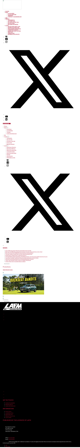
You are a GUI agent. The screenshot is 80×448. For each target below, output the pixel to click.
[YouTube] (6, 117)
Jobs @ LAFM (11, 33)
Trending (10, 15)
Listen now (6, 123)
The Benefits (11, 20)
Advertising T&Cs (9, 414)
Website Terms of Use (10, 415)
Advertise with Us (9, 404)
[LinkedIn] (6, 120)
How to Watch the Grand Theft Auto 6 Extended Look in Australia (18, 250)
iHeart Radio (7, 446)
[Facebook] (6, 39)
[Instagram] (6, 42)
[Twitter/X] (41, 114)
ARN (6, 445)
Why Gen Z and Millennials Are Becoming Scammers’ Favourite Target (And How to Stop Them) (23, 251)
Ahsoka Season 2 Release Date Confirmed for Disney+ (15, 255)
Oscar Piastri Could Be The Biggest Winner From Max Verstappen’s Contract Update (21, 257)
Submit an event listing (14, 31)
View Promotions (8, 269)
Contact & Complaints (10, 402)
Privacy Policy (8, 411)
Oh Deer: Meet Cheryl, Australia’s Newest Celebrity (15, 261)
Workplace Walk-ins (13, 27)
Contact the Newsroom (14, 16)
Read (6, 12)
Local (7, 25)
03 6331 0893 (11, 439)
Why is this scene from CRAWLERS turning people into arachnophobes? (19, 253)
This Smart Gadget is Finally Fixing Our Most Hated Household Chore (18, 254)
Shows (7, 11)
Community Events (13, 29)
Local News (11, 13)
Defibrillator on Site (14, 34)
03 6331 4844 (12, 437)
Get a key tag (11, 21)
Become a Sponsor (13, 24)
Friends (7, 18)
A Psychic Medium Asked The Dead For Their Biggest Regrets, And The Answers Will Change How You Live (26, 256)
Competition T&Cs (9, 412)
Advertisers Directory (14, 26)
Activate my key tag (13, 22)
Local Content (8, 417)
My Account (11, 23)
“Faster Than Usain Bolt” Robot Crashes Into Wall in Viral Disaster (18, 260)
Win (6, 17)
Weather (10, 32)
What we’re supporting (14, 28)
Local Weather (12, 14)
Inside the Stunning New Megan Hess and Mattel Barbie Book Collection (19, 259)
